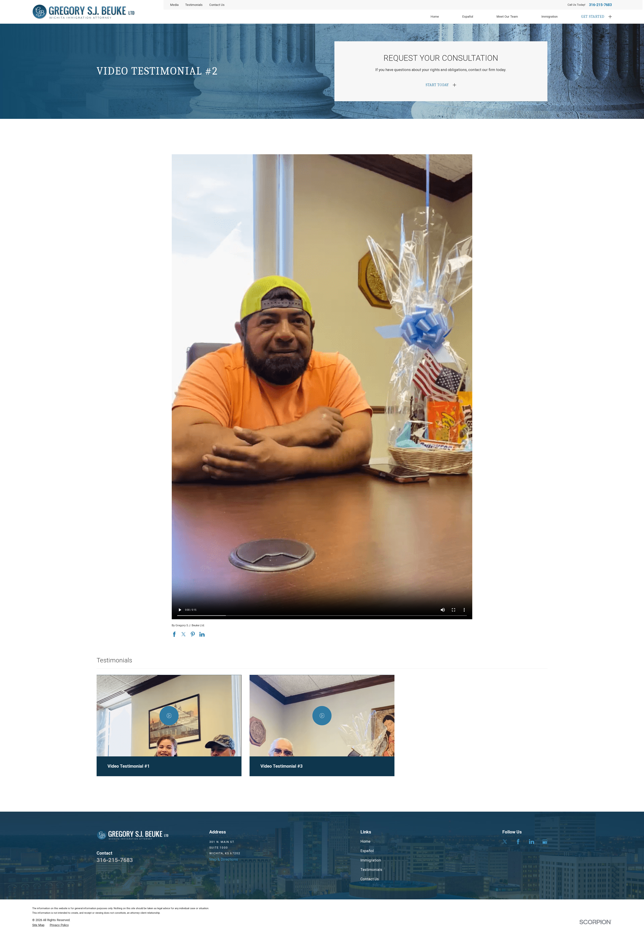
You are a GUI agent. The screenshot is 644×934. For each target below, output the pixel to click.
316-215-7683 (600, 5)
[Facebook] (518, 841)
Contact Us (217, 5)
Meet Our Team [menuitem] (507, 16)
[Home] (83, 11)
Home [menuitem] (435, 16)
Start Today (437, 85)
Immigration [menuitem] (549, 16)
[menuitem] (38, 925)
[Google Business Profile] (544, 841)
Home (365, 841)
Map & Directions (223, 859)
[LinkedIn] (531, 841)
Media (174, 5)
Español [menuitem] (467, 16)
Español (367, 851)
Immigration (370, 860)
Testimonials (194, 5)
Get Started (592, 16)
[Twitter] (504, 841)
